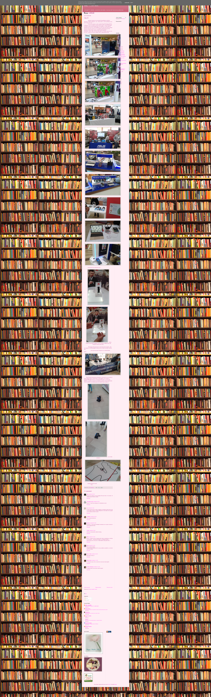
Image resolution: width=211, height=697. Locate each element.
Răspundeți (88, 498)
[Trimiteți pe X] (100, 487)
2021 (118, 36)
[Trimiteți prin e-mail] (98, 487)
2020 (118, 37)
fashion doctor (89, 560)
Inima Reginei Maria (121, 50)
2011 (118, 89)
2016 (118, 43)
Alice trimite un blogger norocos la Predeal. (91, 623)
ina (87, 508)
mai (118, 77)
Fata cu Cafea (89, 553)
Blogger (115, 684)
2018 (118, 40)
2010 (118, 91)
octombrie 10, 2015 (92, 536)
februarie (119, 82)
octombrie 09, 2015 (92, 494)
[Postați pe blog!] (99, 487)
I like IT (119, 61)
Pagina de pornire (98, 587)
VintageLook (87, 612)
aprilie (119, 79)
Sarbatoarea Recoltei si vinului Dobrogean (121, 69)
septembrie (120, 71)
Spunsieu (88, 523)
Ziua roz (119, 65)
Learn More (127, 2)
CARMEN (88, 516)
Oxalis (86, 616)
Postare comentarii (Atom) (93, 589)
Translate (123, 18)
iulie (119, 74)
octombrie (119, 49)
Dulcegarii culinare (88, 626)
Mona (88, 545)
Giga (87, 494)
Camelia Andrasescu (90, 566)
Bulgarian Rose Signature (122, 56)
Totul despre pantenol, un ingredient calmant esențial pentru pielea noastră (96, 609)
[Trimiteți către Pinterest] (102, 487)
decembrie (119, 46)
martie (119, 80)
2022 (118, 34)
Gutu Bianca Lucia (90, 501)
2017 (118, 42)
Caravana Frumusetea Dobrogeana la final (121, 54)
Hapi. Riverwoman (88, 623)
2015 (118, 45)
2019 (118, 39)
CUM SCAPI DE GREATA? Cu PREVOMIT (92, 606)
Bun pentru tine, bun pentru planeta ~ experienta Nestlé (93, 620)
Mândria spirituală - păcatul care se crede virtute (92, 613)
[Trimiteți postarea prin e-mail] (96, 487)
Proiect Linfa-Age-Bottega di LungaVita (122, 64)
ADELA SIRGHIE (88, 605)
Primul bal (119, 67)
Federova (86, 619)
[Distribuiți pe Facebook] (101, 487)
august (119, 73)
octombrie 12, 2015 (95, 560)
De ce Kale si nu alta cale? (122, 60)
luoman (109, 684)
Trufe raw (86, 627)
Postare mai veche (109, 587)
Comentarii (87, 600)
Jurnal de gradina (88, 615)
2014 (118, 85)
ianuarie (119, 83)
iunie (119, 76)
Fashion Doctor (87, 608)
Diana (88, 536)
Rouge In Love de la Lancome (121, 58)
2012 (118, 88)
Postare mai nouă (87, 587)
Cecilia (88, 530)
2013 (118, 87)
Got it (131, 2)
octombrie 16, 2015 (97, 566)
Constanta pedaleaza (121, 52)
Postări (86, 598)
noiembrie (119, 48)
